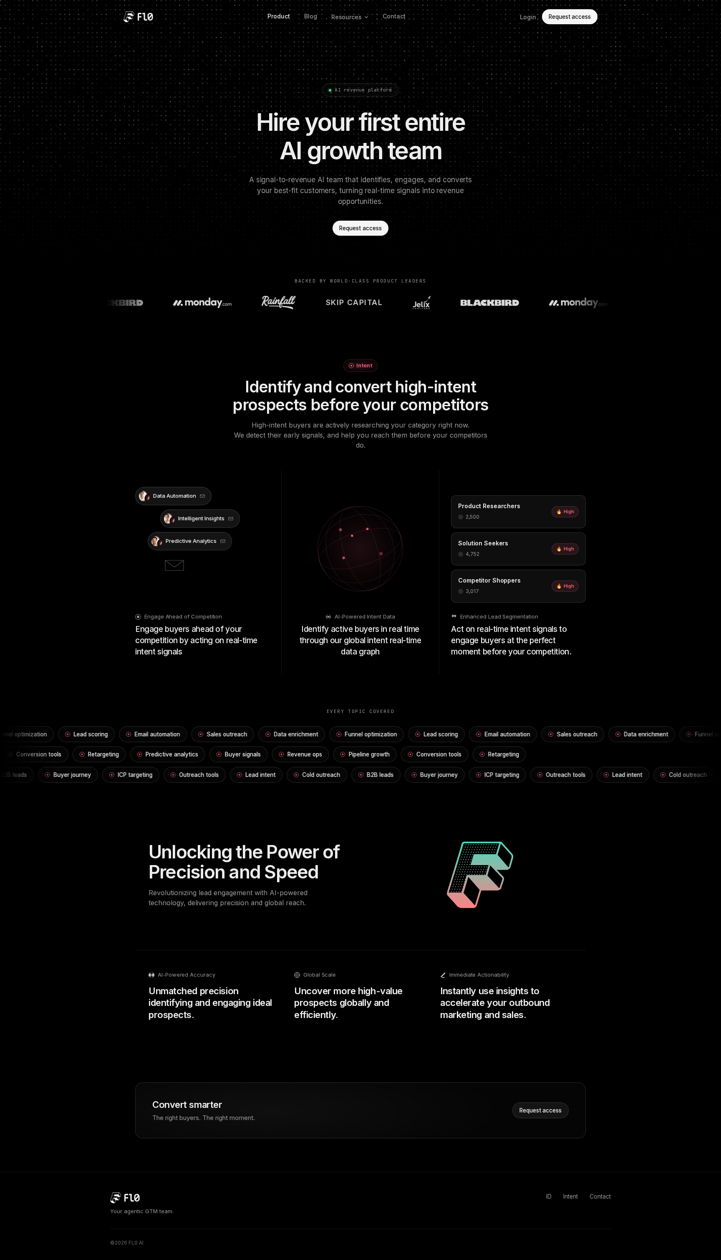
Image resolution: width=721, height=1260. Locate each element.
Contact (394, 16)
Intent (570, 1196)
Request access (570, 16)
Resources (346, 16)
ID (549, 1196)
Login (528, 16)
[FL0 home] (138, 16)
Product (278, 16)
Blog (310, 16)
